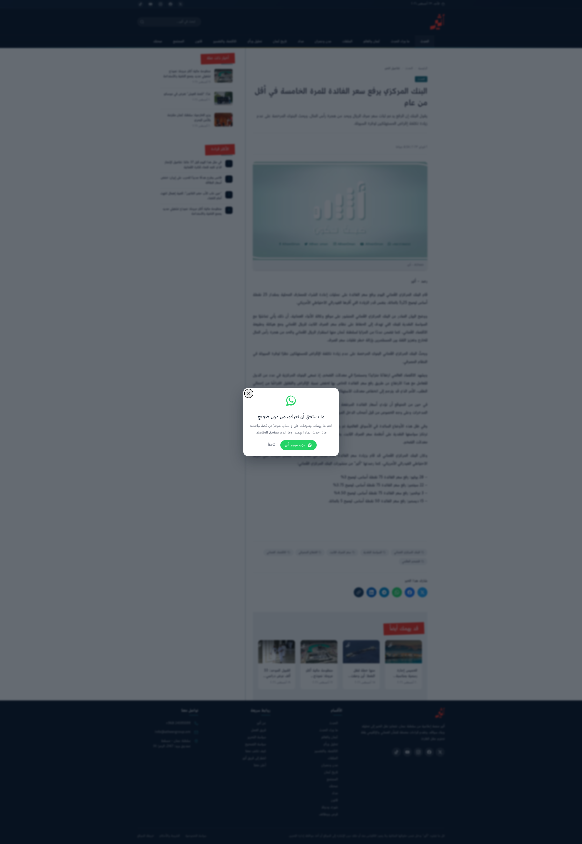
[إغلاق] (248, 393)
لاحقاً (271, 445)
